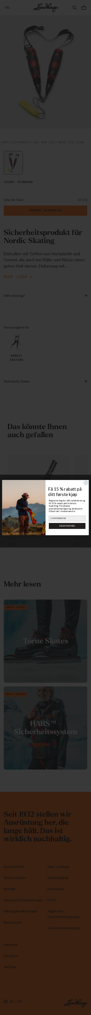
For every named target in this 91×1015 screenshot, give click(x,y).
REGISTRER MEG (67, 526)
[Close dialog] (86, 483)
